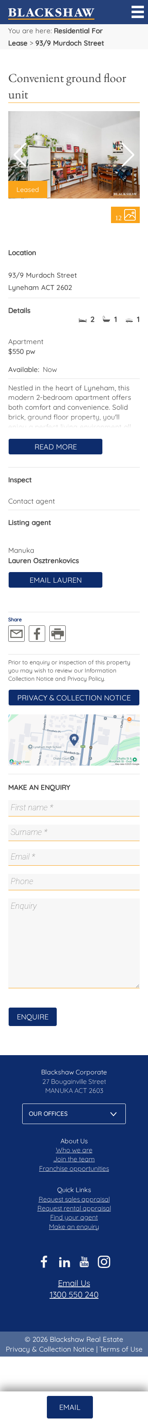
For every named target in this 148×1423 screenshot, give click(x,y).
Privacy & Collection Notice (74, 697)
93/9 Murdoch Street (69, 43)
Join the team (74, 1159)
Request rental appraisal (74, 1208)
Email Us (74, 1283)
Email (70, 1407)
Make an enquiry (74, 1226)
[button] (128, 155)
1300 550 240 (74, 1294)
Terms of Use (121, 1349)
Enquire (33, 1017)
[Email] (16, 633)
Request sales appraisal (74, 1199)
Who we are (74, 1150)
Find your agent (74, 1217)
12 (118, 217)
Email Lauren (56, 580)
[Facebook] (37, 633)
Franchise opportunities (74, 1168)
